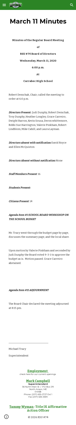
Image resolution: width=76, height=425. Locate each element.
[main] (38, 21)
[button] (4, 5)
